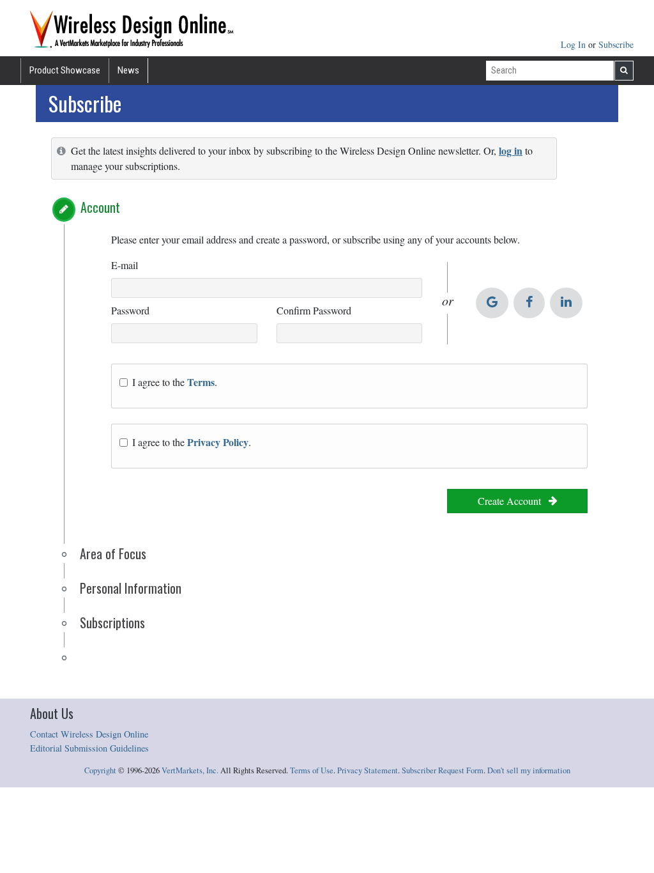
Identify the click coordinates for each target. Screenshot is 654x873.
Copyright (100, 770)
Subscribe (616, 44)
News (128, 70)
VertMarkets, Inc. (190, 770)
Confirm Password (314, 310)
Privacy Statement (367, 770)
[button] (63, 209)
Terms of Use (311, 770)
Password (130, 310)
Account (100, 207)
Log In (574, 44)
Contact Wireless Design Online (89, 734)
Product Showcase (64, 70)
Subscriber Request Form (442, 770)
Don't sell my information (528, 770)
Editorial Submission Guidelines (89, 748)
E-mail (124, 265)
